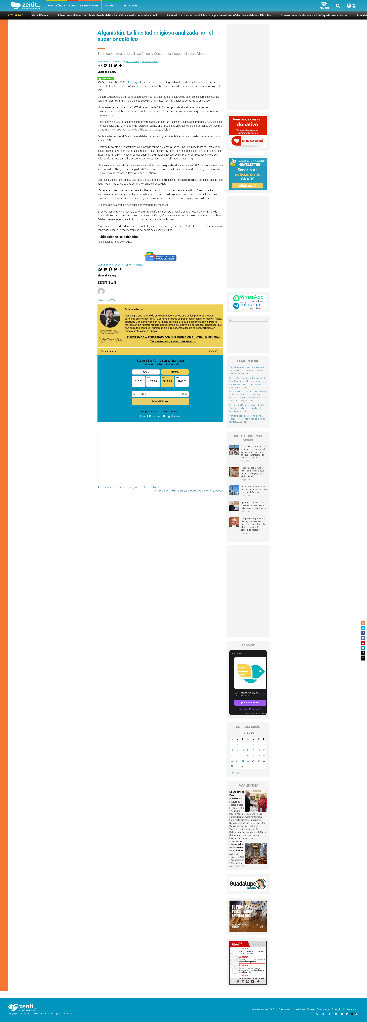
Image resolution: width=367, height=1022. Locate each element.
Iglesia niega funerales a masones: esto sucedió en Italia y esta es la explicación (253, 505)
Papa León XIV (56, 5)
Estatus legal (323, 1009)
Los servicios (298, 1009)
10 (243, 750)
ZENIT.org (132, 82)
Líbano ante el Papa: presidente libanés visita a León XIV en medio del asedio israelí (246, 408)
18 (248, 755)
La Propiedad (283, 1009)
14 (264, 750)
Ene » (238, 773)
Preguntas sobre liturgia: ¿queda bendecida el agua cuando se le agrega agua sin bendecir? (252, 472)
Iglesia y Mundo (89, 5)
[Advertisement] (160, 459)
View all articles (106, 299)
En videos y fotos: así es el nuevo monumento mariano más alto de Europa (254, 489)
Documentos (112, 5)
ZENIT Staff (132, 61)
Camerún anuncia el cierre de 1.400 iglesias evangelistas (228, 15)
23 (237, 761)
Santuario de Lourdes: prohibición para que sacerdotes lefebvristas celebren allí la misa (133, 15)
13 (258, 750)
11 (248, 750)
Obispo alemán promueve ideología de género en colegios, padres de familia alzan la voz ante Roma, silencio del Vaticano (253, 524)
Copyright (336, 1009)
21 (264, 755)
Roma (72, 5)
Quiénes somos (260, 1009)
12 (253, 750)
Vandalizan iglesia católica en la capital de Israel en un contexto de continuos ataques (246, 370)
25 (248, 761)
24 (243, 761)
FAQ (272, 1009)
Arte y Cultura (150, 61)
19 (253, 755)
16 (237, 755)
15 (232, 755)
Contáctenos (349, 1009)
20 (258, 755)
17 (243, 755)
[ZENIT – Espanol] (28, 5)
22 (232, 761)
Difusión (311, 1009)
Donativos (130, 5)
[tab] (239, 944)
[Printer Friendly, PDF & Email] (105, 78)
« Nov (231, 773)
